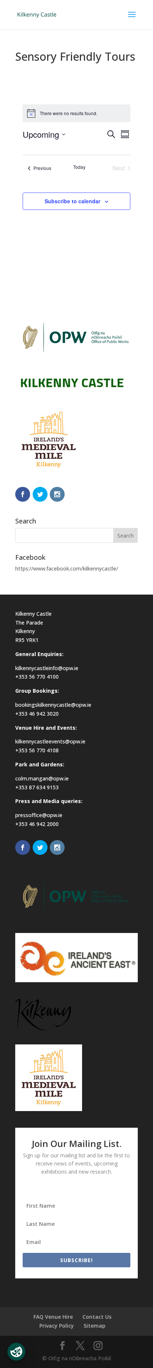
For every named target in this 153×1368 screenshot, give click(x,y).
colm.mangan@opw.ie (42, 778)
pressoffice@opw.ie (38, 815)
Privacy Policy (56, 1325)
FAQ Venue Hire (53, 1316)
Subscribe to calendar (72, 201)
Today (79, 167)
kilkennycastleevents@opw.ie (50, 741)
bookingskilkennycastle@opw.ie (53, 704)
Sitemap (94, 1325)
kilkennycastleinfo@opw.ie (46, 668)
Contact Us (96, 1316)
